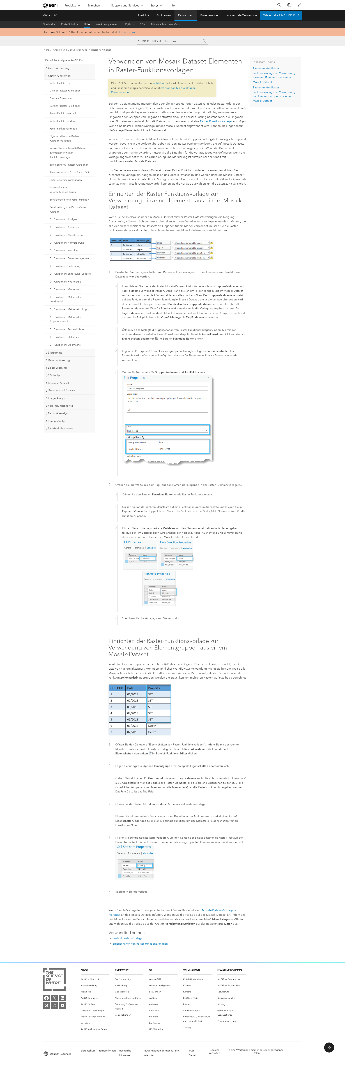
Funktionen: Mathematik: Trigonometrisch (66, 319)
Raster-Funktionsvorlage (63, 128)
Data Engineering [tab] (59, 360)
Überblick (143, 15)
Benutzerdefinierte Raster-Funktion (69, 199)
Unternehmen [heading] (191, 969)
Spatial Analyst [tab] (57, 421)
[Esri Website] (50, 5)
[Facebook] (46, 998)
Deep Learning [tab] (57, 367)
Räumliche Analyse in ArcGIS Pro (64, 60)
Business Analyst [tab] (58, 383)
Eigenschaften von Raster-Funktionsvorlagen (64, 138)
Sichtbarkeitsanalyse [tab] (60, 428)
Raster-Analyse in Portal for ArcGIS (69, 172)
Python (129, 24)
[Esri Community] (46, 1005)
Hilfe (87, 24)
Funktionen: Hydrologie (67, 281)
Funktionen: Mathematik (67, 289)
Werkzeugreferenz (107, 24)
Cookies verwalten (214, 1051)
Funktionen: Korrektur (66, 250)
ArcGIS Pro (50, 15)
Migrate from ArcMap (165, 24)
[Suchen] (279, 5)
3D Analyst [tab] (54, 375)
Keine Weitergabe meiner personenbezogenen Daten (256, 1051)
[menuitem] (95, 979)
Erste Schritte (69, 24)
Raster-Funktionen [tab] (59, 75)
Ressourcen (185, 15)
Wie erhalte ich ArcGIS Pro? (281, 15)
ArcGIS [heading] (85, 969)
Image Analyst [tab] (57, 398)
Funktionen (164, 15)
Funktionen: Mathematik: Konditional (66, 299)
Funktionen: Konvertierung (69, 242)
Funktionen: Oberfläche (67, 344)
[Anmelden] (299, 5)
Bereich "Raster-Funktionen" (66, 105)
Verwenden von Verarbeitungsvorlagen (63, 190)
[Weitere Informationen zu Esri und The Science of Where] (54, 980)
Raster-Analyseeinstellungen (66, 180)
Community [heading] (121, 969)
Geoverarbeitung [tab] (58, 68)
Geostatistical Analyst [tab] (61, 390)
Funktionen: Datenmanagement (71, 258)
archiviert (158, 83)
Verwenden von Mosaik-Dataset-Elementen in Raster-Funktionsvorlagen (68, 153)
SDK (142, 24)
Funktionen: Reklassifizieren (69, 329)
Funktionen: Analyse (65, 219)
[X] (54, 998)
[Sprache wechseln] (289, 5)
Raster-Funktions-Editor (63, 121)
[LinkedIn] (62, 998)
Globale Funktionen (61, 98)
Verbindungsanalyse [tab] (60, 405)
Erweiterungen (209, 15)
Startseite (49, 24)
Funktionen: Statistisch (66, 337)
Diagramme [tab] (55, 352)
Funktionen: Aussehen (66, 227)
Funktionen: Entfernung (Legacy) (72, 273)
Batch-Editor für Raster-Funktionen (69, 164)
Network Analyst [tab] (58, 413)
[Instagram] (54, 1005)
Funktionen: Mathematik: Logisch (72, 309)
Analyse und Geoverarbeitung (70, 49)
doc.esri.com (126, 32)
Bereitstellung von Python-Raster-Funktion (68, 209)
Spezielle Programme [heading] (229, 969)
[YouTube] (62, 1005)
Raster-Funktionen (101, 49)
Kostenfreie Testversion (242, 15)
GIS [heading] (151, 969)
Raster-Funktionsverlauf (63, 113)
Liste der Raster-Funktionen (65, 90)
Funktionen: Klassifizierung (69, 235)
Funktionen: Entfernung (67, 266)
